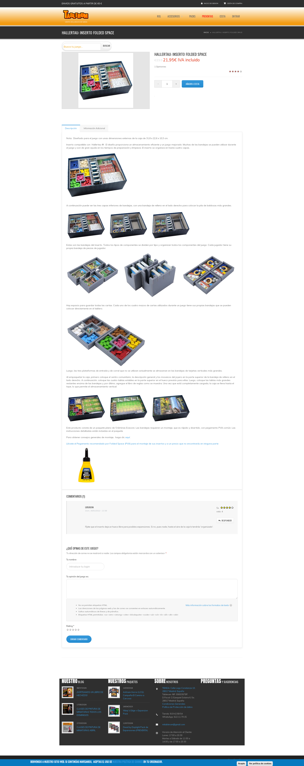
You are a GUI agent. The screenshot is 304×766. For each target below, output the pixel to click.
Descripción (71, 128)
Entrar (236, 16)
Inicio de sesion (211, 3)
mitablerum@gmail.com (173, 724)
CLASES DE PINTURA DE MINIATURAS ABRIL (88, 729)
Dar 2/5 (70, 629)
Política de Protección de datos (177, 707)
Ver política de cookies (260, 763)
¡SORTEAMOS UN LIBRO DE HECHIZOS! (90, 694)
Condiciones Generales (173, 704)
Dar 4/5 (75, 629)
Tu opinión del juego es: (77, 576)
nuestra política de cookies (128, 762)
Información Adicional (94, 128)
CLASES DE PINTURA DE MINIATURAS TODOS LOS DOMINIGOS (89, 711)
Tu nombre (71, 559)
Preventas (207, 16)
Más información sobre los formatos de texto (207, 605)
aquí (127, 437)
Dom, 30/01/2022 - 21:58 (96, 510)
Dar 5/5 (78, 629)
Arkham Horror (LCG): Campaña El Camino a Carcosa (133, 695)
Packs (192, 16)
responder (227, 520)
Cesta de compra (234, 3)
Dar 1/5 (67, 629)
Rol (159, 16)
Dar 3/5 (73, 629)
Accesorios (174, 16)
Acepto (241, 763)
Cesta (222, 16)
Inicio (206, 32)
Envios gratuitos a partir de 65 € (82, 3)
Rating (70, 626)
